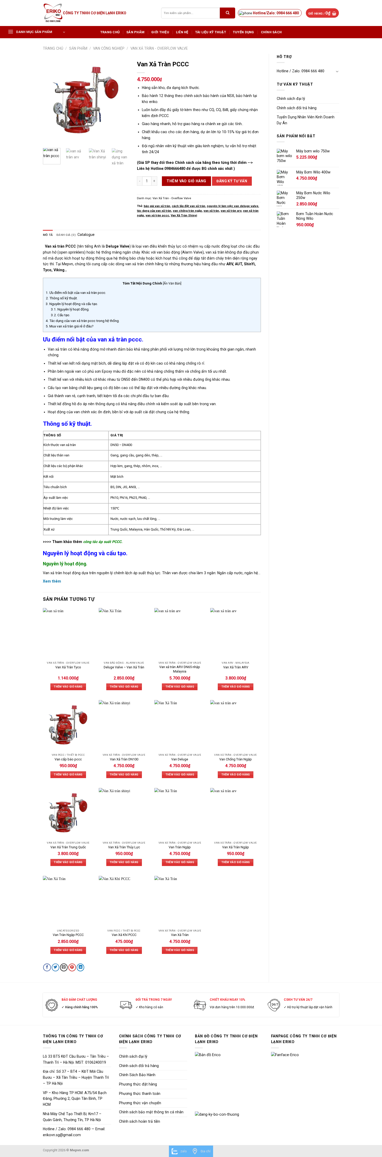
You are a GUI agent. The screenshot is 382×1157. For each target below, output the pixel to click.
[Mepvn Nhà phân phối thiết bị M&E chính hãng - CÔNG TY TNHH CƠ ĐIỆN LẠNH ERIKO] (53, 13)
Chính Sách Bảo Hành (137, 1075)
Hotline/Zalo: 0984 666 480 (276, 13)
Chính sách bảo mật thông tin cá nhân (151, 1112)
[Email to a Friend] (64, 967)
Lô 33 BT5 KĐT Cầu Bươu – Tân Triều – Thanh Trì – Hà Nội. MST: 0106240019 (76, 1059)
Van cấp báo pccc (68, 759)
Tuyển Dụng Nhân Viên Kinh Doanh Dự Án (305, 120)
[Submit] (227, 13)
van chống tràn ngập (187, 210)
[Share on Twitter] (55, 967)
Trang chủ (110, 32)
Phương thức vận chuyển (140, 1103)
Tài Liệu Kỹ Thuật (210, 32)
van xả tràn (211, 210)
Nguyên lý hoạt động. (70, 309)
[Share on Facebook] (47, 967)
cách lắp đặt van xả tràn (188, 206)
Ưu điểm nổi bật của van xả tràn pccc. (76, 292)
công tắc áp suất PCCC (102, 542)
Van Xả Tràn (180, 935)
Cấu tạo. (60, 315)
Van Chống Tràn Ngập (235, 759)
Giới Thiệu (160, 32)
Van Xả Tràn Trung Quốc (68, 847)
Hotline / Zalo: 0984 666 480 (300, 71)
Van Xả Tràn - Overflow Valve (159, 48)
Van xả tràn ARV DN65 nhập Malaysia (179, 669)
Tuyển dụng (243, 32)
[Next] (121, 100)
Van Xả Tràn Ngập (235, 847)
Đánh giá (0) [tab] (66, 235)
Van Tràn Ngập (180, 847)
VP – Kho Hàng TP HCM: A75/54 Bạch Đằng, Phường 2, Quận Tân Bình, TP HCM (75, 1099)
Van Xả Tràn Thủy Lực (124, 847)
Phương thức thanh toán (139, 1093)
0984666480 (174, 168)
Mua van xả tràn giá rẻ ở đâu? (70, 326)
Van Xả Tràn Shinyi (184, 215)
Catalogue (86, 234)
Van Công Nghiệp (108, 48)
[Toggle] (337, 71)
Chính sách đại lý (291, 98)
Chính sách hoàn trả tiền (139, 1121)
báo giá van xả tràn (157, 206)
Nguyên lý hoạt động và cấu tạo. (72, 304)
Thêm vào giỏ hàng (186, 181)
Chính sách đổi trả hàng (297, 108)
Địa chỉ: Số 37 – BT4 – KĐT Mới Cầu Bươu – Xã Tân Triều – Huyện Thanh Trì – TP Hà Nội (76, 1077)
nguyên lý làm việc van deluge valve (232, 206)
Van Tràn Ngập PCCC (68, 935)
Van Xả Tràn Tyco (68, 667)
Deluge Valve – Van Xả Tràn (124, 667)
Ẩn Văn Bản (172, 283)
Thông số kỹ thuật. (62, 298)
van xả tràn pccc (157, 215)
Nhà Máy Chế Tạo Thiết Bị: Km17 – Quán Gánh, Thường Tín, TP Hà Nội (72, 1117)
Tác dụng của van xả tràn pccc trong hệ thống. (83, 321)
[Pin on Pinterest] (72, 967)
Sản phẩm (135, 32)
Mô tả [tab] (48, 235)
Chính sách (271, 32)
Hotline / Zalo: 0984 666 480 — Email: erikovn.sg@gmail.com (74, 1132)
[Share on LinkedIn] (80, 967)
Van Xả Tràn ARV (235, 667)
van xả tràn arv (231, 210)
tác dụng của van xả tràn (154, 210)
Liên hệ (182, 32)
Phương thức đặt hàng (138, 1084)
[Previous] (51, 100)
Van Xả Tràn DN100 (124, 759)
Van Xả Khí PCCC (124, 935)
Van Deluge (179, 759)
